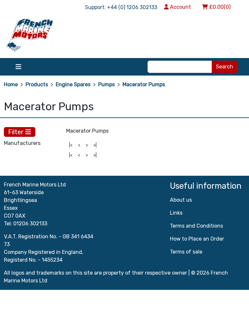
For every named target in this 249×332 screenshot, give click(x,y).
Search (224, 67)
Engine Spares (73, 84)
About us (181, 200)
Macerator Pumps (144, 84)
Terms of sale (186, 252)
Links (176, 213)
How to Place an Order (197, 239)
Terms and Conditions (196, 226)
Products (37, 84)
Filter (16, 132)
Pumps (106, 84)
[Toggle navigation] (18, 66)
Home (11, 84)
